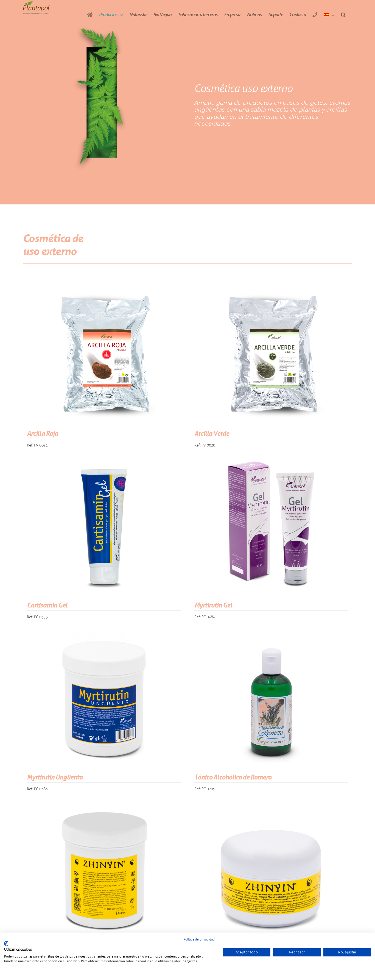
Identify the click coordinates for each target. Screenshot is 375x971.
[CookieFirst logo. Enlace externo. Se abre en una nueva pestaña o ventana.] (6, 943)
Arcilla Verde (211, 433)
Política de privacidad (199, 939)
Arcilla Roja (42, 433)
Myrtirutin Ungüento (54, 777)
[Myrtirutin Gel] (271, 526)
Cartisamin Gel (47, 605)
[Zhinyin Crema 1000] (104, 870)
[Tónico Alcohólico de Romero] (271, 698)
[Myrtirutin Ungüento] (104, 698)
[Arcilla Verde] (271, 355)
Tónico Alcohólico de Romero (232, 777)
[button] (343, 14)
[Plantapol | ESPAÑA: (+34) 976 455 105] (314, 14)
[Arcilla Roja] (104, 355)
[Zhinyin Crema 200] (271, 870)
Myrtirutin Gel (213, 605)
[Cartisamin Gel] (104, 526)
